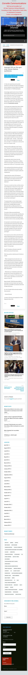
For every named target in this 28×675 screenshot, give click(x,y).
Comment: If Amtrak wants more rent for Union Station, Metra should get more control (14, 375)
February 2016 (7, 522)
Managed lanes (8, 575)
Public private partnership (10, 582)
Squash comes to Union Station (8, 388)
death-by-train (16, 556)
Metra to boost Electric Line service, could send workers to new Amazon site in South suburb (13, 330)
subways (6, 587)
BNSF (9, 75)
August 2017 (7, 495)
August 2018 (7, 477)
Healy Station (10, 356)
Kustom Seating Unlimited (17, 573)
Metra (17, 75)
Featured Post (7, 627)
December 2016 (7, 504)
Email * (5, 611)
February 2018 (7, 489)
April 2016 (6, 516)
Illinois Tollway (16, 570)
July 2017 (6, 498)
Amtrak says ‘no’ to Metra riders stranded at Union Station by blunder (19, 389)
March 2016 (6, 519)
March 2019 (6, 462)
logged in (12, 398)
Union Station (14, 76)
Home (4, 45)
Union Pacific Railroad (9, 594)
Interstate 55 (7, 573)
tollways (21, 589)
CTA (22, 554)
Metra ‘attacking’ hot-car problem (11, 430)
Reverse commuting (12, 334)
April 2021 (6, 445)
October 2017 (7, 492)
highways (7, 570)
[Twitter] (25, 18)
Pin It (18, 80)
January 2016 (7, 525)
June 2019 (6, 454)
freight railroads (8, 568)
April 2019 (6, 459)
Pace (18, 580)
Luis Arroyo (14, 357)
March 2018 (6, 486)
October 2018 (7, 471)
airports (6, 542)
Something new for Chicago (7, 630)
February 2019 (7, 465)
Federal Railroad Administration (11, 566)
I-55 (11, 570)
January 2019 (7, 468)
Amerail (11, 542)
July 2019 (6, 451)
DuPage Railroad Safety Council (11, 561)
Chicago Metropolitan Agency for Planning (13, 549)
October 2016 (7, 507)
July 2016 (6, 513)
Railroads (21, 75)
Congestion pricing (9, 554)
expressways (7, 563)
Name (5, 606)
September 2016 (7, 510)
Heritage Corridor (17, 568)
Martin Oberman (17, 378)
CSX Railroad (17, 554)
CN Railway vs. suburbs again (10, 435)
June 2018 (6, 483)
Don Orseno (7, 559)
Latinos (10, 357)
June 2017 (6, 501)
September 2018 (7, 474)
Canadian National (8, 547)
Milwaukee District (8, 580)
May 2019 (6, 457)
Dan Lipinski (13, 75)
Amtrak (7, 45)
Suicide (11, 587)
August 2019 (7, 448)
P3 (14, 580)
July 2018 (6, 480)
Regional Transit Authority (12, 359)
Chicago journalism (18, 547)
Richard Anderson (8, 76)
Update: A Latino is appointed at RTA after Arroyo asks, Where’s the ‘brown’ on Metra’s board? (13, 353)
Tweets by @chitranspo (9, 533)
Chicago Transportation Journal (14, 25)
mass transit (7, 577)
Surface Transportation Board (11, 589)
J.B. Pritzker (15, 356)
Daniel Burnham (8, 556)
